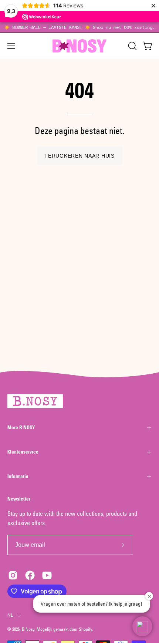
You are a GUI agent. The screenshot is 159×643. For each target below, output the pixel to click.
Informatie (17, 476)
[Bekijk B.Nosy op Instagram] (12, 575)
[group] (79, 27)
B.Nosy (28, 629)
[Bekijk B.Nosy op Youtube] (47, 575)
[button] (131, 46)
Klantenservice (22, 452)
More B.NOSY (21, 427)
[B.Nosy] (79, 45)
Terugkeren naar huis (79, 156)
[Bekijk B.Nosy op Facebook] (29, 575)
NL (10, 615)
